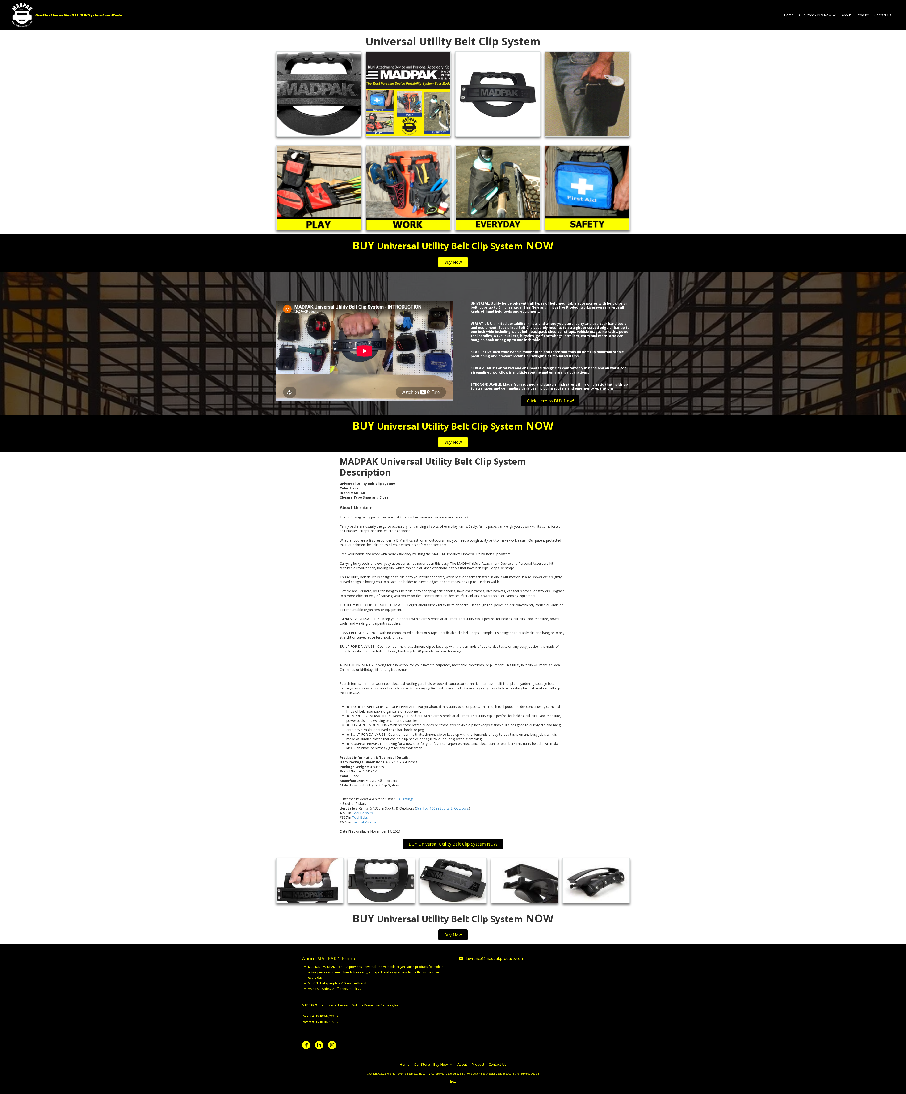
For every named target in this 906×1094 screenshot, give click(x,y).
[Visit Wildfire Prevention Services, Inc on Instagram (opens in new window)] (332, 1045)
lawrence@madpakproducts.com (495, 958)
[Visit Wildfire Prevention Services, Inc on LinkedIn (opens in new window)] (319, 1045)
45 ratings (406, 799)
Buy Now (453, 262)
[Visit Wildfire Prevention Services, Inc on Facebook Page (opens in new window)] (306, 1045)
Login (453, 1081)
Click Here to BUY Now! (550, 401)
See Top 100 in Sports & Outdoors (442, 808)
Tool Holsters (362, 813)
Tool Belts (360, 817)
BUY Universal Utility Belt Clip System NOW (453, 844)
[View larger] (319, 94)
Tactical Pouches (365, 822)
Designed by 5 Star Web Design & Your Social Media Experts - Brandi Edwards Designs (492, 1073)
